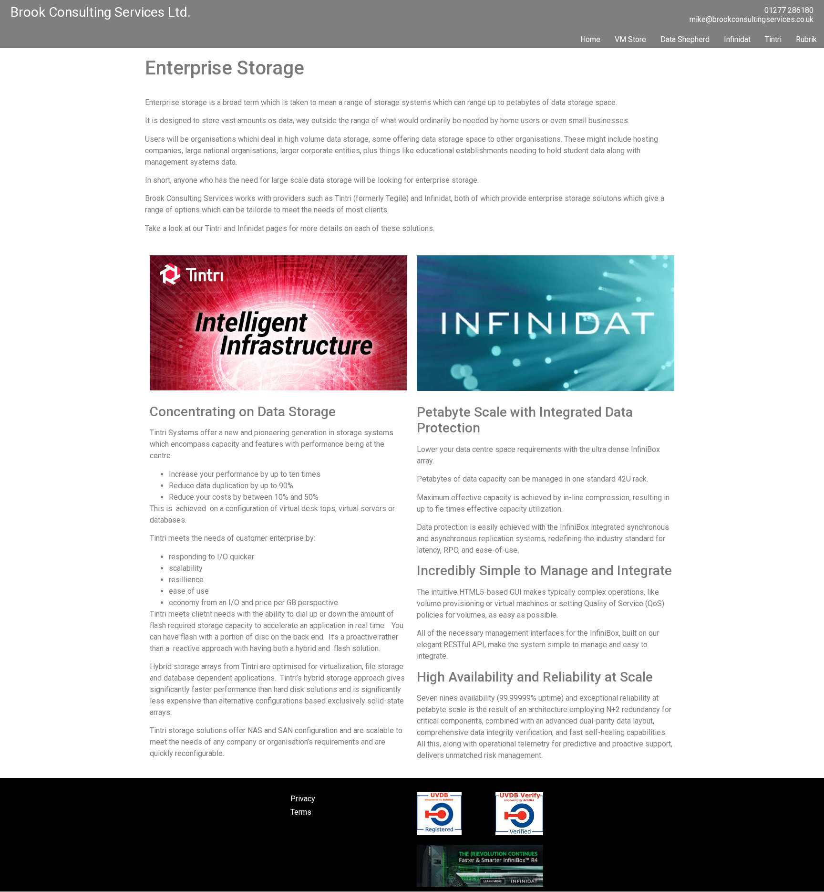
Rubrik (806, 39)
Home (590, 39)
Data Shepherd (685, 39)
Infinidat (737, 39)
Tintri (773, 39)
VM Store (630, 39)
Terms (300, 812)
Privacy (302, 798)
